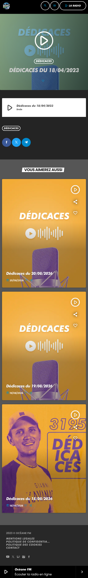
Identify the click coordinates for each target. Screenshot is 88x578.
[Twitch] (18, 557)
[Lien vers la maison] (6, 5)
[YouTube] (7, 557)
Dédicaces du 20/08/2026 (29, 273)
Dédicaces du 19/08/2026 (29, 386)
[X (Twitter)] (13, 557)
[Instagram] (23, 557)
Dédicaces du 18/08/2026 (29, 498)
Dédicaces (44, 61)
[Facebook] (29, 557)
